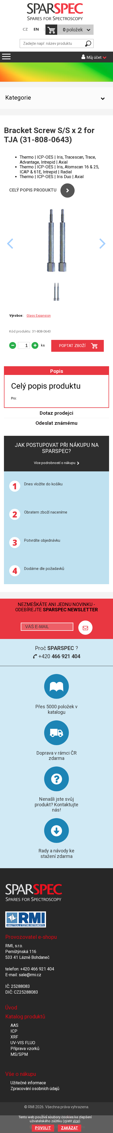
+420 (58, 656)
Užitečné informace (28, 1082)
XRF (14, 1036)
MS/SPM (19, 1054)
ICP (14, 1031)
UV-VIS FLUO (23, 1042)
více (76, 1121)
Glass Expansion (39, 316)
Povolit (43, 1128)
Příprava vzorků (25, 1048)
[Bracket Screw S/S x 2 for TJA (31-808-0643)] (56, 276)
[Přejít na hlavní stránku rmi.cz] (56, 12)
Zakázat (69, 1128)
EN (36, 29)
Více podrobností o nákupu (54, 463)
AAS (14, 1025)
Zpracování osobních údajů (35, 1088)
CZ (25, 29)
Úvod (11, 1007)
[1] (85, 628)
